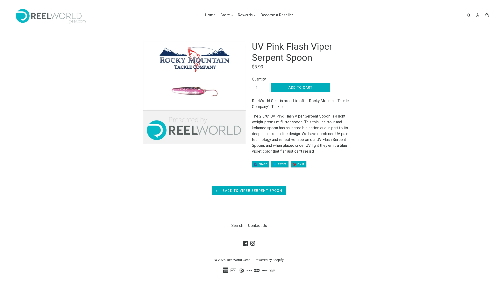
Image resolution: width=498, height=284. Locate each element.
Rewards (248, 14)
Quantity (259, 79)
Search (237, 225)
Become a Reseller (276, 15)
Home (210, 15)
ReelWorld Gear (238, 260)
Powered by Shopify (269, 260)
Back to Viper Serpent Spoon (252, 190)
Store (227, 14)
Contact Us (257, 225)
